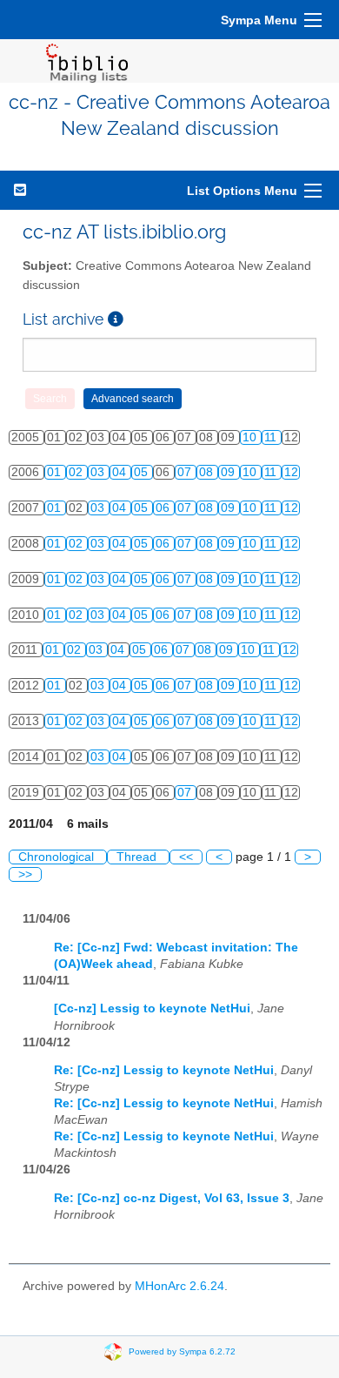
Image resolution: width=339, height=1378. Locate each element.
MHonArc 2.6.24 (179, 1286)
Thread (138, 857)
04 (121, 472)
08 (207, 472)
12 (291, 472)
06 (164, 507)
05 (142, 472)
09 (229, 472)
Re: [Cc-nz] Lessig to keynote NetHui (164, 1070)
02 (77, 472)
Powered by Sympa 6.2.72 (182, 1351)
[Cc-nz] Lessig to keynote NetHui (152, 1008)
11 (272, 437)
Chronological (57, 857)
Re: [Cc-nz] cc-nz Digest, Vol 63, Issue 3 (171, 1198)
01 (55, 472)
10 (251, 437)
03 (99, 472)
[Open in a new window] (115, 319)
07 (186, 472)
